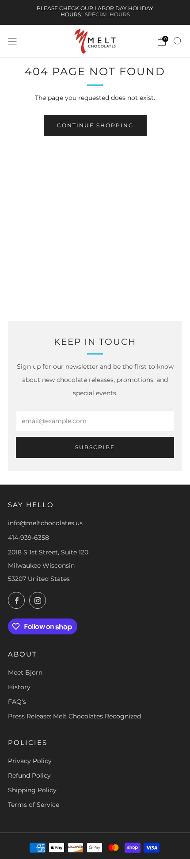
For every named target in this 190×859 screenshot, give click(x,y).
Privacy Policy (30, 761)
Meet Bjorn (25, 672)
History (19, 687)
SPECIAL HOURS (107, 14)
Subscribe (95, 447)
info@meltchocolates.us (45, 523)
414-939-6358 (28, 538)
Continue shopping (95, 125)
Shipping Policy (32, 790)
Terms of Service (33, 805)
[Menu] (12, 41)
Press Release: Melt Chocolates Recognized (74, 716)
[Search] (177, 41)
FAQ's (17, 702)
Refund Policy (29, 775)
